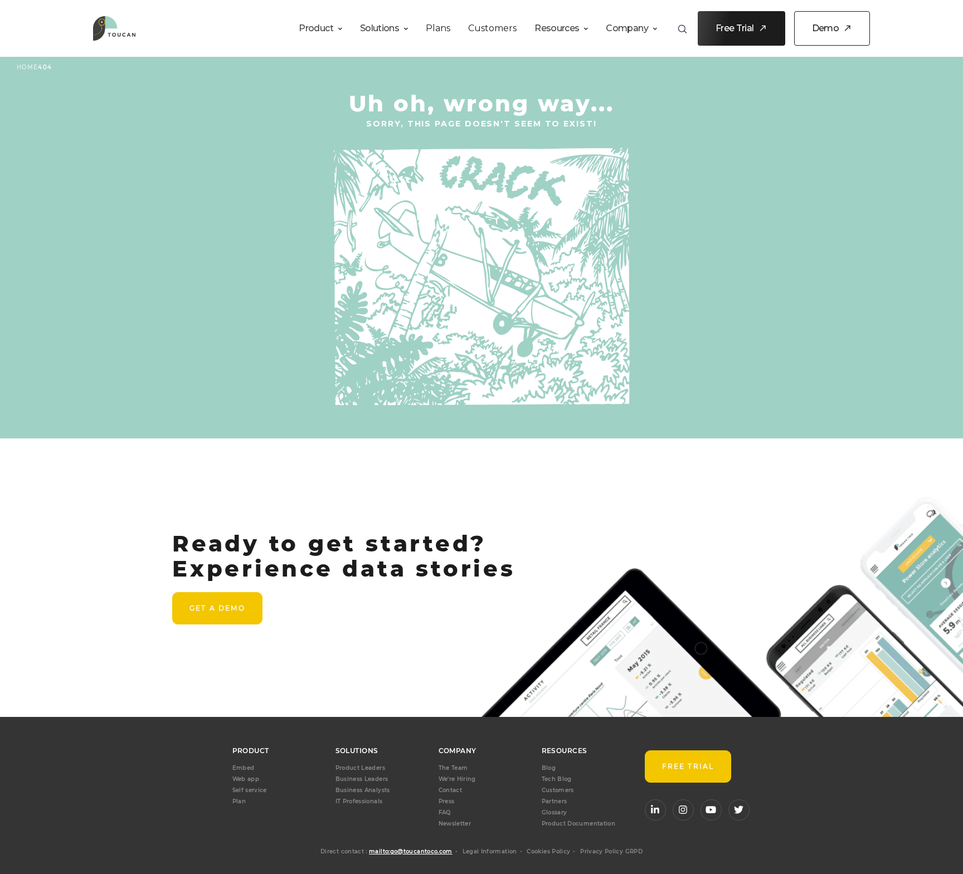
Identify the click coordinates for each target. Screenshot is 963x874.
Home (27, 67)
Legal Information (490, 851)
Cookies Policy (548, 851)
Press (447, 801)
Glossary (554, 812)
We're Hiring (457, 779)
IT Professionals (359, 801)
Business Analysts (362, 790)
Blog (549, 768)
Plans (438, 28)
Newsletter (455, 823)
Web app (246, 779)
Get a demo (217, 608)
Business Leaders (361, 779)
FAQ (445, 812)
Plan (239, 801)
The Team (453, 768)
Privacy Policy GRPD (611, 851)
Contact (451, 790)
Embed (243, 768)
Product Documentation (579, 823)
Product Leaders (360, 768)
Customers (492, 28)
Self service (249, 790)
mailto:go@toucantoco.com (411, 851)
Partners (554, 801)
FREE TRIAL (688, 766)
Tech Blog (557, 779)
